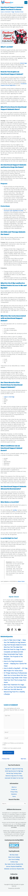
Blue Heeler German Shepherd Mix (14, 864)
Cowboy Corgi (14, 861)
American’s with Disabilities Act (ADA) (13, 210)
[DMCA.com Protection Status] (14, 845)
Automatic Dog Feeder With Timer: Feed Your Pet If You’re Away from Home (15, 680)
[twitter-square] (11, 878)
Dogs (13, 12)
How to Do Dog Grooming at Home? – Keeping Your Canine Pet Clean (15, 663)
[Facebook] (12, 629)
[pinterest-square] (17, 878)
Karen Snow (21, 581)
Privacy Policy (14, 791)
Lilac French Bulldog (14, 859)
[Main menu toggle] (25, 2)
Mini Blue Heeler (14, 854)
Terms (14, 796)
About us (14, 787)
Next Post (24, 758)
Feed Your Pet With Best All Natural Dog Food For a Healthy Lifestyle (14, 692)
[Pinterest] (8, 629)
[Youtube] (19, 629)
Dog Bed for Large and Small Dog (14, 768)
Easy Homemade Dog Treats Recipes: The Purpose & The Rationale (13, 656)
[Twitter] (15, 629)
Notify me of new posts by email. (12, 748)
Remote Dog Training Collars (14, 773)
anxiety (15, 510)
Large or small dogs (9, 396)
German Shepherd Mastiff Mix (14, 866)
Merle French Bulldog (14, 857)
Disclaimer (14, 794)
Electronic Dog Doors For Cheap (14, 775)
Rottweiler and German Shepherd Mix (14, 868)
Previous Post (5, 758)
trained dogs (23, 63)
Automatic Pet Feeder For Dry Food (14, 778)
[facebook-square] (14, 878)
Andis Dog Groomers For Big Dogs (14, 771)
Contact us (14, 789)
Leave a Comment (5, 12)
